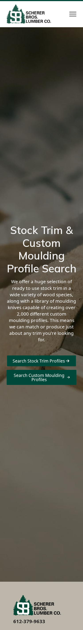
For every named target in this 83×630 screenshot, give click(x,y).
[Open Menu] (72, 14)
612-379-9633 (29, 621)
